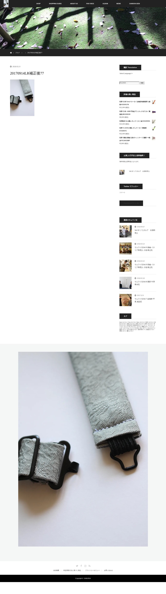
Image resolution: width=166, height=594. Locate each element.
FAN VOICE (90, 4)
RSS (89, 565)
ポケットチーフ (149, 326)
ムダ (120, 328)
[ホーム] (11, 50)
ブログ (17, 53)
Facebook (81, 565)
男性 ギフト (123, 331)
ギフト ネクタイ (148, 325)
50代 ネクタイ (140, 323)
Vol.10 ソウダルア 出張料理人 (139, 171)
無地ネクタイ (150, 329)
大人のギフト (151, 328)
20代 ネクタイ (149, 322)
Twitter (77, 565)
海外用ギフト (142, 329)
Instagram (85, 565)
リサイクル (125, 328)
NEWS (118, 4)
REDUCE (129, 325)
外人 (138, 328)
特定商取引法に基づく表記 (72, 570)
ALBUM (105, 4)
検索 (142, 83)
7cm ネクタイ (132, 322)
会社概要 (56, 570)
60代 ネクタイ (149, 323)
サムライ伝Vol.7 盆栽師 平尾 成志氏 (145, 300)
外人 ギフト (143, 328)
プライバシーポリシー (92, 570)
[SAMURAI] (83, 545)
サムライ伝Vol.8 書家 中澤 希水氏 (145, 283)
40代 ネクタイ (131, 323)
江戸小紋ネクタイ (132, 329)
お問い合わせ (108, 570)
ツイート (122, 192)
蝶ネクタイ (130, 331)
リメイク (132, 328)
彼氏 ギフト (123, 329)
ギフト (141, 325)
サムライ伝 (127, 326)
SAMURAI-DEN (134, 4)
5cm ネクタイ (123, 322)
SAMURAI (136, 325)
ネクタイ (133, 326)
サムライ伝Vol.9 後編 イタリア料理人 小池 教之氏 (145, 248)
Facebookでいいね (131, 203)
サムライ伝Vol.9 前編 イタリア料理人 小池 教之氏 (145, 266)
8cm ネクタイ (141, 322)
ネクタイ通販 (141, 326)
